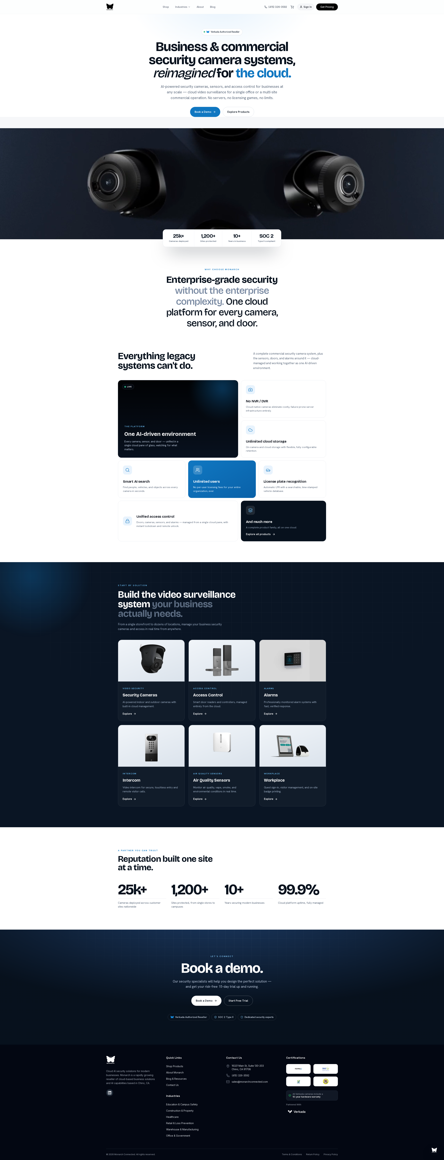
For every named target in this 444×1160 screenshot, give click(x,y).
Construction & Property (180, 1110)
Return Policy (312, 1154)
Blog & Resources (176, 1078)
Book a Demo (203, 112)
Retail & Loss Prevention (180, 1123)
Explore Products (238, 112)
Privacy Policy (331, 1154)
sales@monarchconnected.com (250, 1081)
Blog (212, 6)
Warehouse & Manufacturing (182, 1129)
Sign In (308, 6)
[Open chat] (434, 1150)
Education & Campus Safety (182, 1104)
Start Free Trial (238, 1000)
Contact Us (172, 1084)
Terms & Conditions (292, 1154)
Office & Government (178, 1135)
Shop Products (174, 1066)
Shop (166, 6)
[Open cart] (292, 7)
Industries (181, 6)
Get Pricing (327, 6)
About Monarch (175, 1072)
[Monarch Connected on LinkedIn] (109, 1092)
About (200, 6)
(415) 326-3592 (277, 6)
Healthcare (172, 1116)
